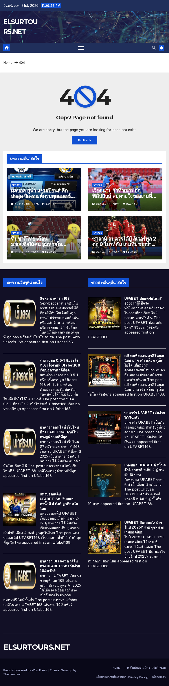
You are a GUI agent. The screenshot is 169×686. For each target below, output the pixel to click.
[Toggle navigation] (81, 47)
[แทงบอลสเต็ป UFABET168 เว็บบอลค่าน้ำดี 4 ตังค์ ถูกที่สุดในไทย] (19, 509)
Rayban (51, 204)
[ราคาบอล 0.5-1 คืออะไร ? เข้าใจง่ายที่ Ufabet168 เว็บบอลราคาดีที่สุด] (19, 375)
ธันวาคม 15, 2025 (108, 252)
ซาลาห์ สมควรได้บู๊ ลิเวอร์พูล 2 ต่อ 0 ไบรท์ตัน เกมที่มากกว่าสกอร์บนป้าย (124, 244)
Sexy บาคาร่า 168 (55, 298)
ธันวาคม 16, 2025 (108, 204)
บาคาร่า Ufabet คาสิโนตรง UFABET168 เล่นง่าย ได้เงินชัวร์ (60, 566)
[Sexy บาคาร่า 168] (19, 313)
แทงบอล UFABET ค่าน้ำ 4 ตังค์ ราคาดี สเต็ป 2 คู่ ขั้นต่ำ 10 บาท (145, 470)
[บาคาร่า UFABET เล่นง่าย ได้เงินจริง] (104, 427)
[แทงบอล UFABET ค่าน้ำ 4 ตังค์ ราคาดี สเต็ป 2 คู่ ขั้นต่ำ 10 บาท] (104, 480)
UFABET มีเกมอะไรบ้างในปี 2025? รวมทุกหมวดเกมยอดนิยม (144, 527)
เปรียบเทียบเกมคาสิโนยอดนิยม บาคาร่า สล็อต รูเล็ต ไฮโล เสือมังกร (144, 360)
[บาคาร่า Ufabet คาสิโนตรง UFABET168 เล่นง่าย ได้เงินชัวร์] (19, 576)
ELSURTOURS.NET (36, 647)
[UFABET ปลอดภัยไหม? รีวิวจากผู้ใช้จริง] (104, 313)
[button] (154, 48)
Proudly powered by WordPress (25, 670)
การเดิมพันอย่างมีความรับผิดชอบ (145, 667)
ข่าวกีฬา (16, 184)
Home (8, 62)
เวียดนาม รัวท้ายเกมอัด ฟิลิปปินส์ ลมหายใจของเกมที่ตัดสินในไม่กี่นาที (122, 196)
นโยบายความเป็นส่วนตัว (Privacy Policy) (122, 677)
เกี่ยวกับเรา (159, 677)
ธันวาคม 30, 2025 (27, 204)
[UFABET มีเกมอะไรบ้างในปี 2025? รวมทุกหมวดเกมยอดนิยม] (104, 537)
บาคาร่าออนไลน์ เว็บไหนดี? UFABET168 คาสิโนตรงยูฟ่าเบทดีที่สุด (59, 432)
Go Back (84, 140)
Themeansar (12, 674)
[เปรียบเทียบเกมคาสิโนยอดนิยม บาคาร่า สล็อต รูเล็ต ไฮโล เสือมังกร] (104, 370)
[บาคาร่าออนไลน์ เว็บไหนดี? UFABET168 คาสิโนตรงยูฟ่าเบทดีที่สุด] (19, 442)
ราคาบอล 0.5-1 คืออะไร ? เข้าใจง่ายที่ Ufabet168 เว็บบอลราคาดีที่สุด (60, 365)
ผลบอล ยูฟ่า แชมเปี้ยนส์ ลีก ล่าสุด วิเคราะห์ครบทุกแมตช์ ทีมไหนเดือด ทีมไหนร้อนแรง (41, 196)
